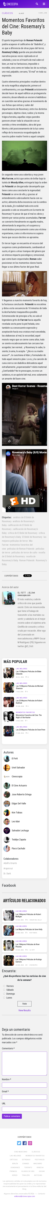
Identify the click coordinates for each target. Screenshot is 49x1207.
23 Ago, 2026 (20, 920)
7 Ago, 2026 (20, 691)
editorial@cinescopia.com (24, 1196)
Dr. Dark (7, 873)
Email (4, 1091)
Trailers (26, 1175)
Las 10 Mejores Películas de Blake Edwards (28, 672)
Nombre (6, 1079)
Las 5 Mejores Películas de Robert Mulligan (28, 915)
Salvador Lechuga (20, 830)
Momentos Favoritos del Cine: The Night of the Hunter (29, 716)
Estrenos (26, 1160)
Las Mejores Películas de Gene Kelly (29, 929)
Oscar (42, 1171)
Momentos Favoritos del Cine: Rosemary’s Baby (23, 26)
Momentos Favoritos (25, 712)
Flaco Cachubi (18, 848)
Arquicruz (8, 868)
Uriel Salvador (18, 767)
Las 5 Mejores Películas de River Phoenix (28, 945)
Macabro (38, 1164)
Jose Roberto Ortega (21, 794)
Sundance (15, 1167)
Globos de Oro (27, 1171)
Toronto (28, 1167)
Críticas (14, 1160)
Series (15, 1175)
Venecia (40, 1167)
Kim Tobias (17, 812)
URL (3, 1103)
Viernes (10, 986)
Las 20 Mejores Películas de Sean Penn (30, 730)
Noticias (38, 1175)
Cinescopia (17, 776)
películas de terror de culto (24, 552)
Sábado (10, 989)
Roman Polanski (26, 560)
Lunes (9, 997)
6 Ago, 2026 (20, 720)
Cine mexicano (20, 1152)
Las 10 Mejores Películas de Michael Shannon (29, 687)
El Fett (21, 13)
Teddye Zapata (19, 839)
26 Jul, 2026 (20, 677)
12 (28, 677)
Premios (13, 1171)
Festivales (40, 1160)
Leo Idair (16, 821)
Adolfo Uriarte (10, 863)
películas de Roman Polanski (20, 548)
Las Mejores (21, 669)
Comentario (7, 1048)
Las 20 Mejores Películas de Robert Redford (29, 701)
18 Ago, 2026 (20, 706)
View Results (24, 1010)
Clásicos (7, 13)
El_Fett (32, 593)
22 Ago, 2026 (20, 965)
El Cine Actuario (19, 785)
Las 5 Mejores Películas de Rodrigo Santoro (29, 960)
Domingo (10, 993)
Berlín (15, 1164)
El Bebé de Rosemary (32, 537)
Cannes (25, 1164)
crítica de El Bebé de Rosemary (22, 533)
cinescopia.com (24, 595)
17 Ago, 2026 (20, 733)
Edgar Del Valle (19, 803)
